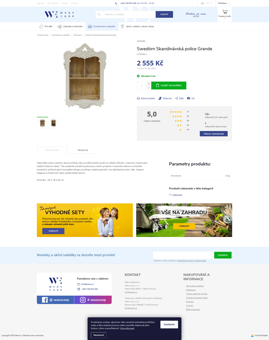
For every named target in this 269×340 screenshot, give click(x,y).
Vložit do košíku (171, 85)
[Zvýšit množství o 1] (149, 84)
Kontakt (65, 3)
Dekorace (177, 194)
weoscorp (61, 300)
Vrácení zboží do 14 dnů (196, 294)
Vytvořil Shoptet (261, 335)
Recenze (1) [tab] (83, 150)
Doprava (40, 3)
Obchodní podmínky (195, 286)
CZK (207, 3)
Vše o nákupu (52, 3)
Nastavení (98, 335)
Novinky (74, 3)
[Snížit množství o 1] (149, 87)
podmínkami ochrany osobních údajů (191, 261)
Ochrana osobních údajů (196, 298)
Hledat (164, 14)
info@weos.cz (88, 284)
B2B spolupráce (193, 310)
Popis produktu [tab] (52, 150)
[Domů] (42, 35)
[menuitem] (46, 26)
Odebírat (223, 255)
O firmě (189, 306)
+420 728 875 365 (90, 289)
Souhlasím (169, 324)
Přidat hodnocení (214, 134)
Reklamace (191, 290)
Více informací (127, 328)
